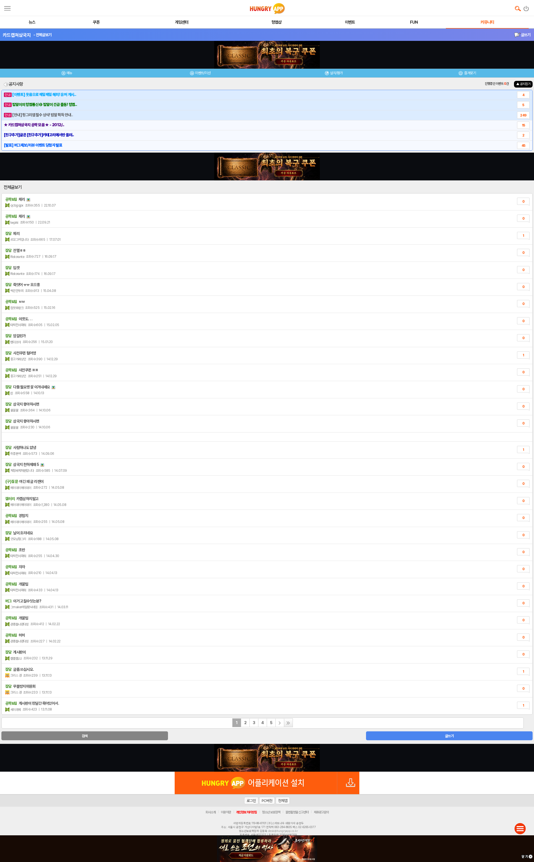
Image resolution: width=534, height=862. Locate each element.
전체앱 (282, 800)
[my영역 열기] (7, 7)
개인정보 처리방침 (246, 812)
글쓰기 (525, 35)
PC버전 (267, 800)
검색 (85, 736)
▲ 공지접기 (523, 84)
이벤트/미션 (202, 73)
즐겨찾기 (470, 73)
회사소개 (211, 812)
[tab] (67, 74)
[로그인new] (526, 7)
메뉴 (69, 73)
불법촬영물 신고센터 (296, 812)
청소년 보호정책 (271, 812)
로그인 (251, 800)
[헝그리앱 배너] (267, 758)
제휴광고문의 (321, 812)
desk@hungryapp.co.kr (283, 831)
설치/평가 (336, 73)
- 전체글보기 (42, 35)
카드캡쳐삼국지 (17, 35)
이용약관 (226, 812)
